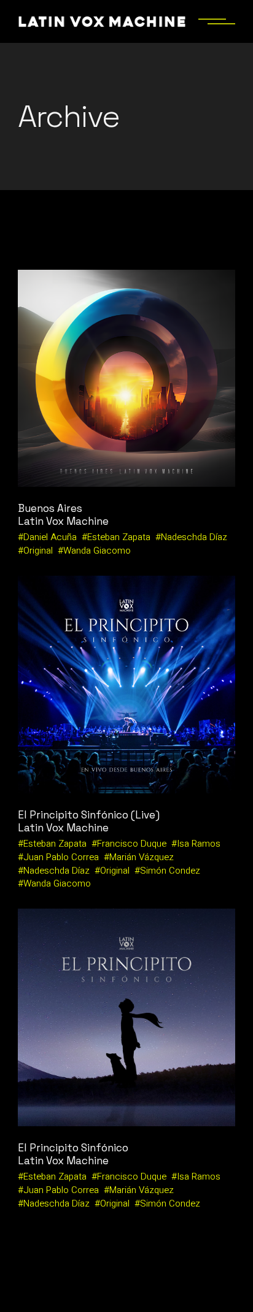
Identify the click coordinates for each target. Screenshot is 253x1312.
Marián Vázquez (141, 857)
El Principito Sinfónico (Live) (89, 815)
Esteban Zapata (118, 537)
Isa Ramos (198, 843)
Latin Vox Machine (63, 521)
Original (38, 550)
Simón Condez (170, 870)
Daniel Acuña (50, 537)
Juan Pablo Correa (61, 857)
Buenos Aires (50, 508)
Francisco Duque (131, 843)
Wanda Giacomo (97, 550)
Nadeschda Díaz (194, 537)
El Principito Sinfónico (73, 1147)
